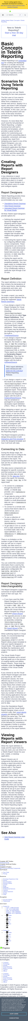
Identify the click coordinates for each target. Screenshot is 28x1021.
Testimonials (6, 901)
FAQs (4, 894)
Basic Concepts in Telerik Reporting (12, 50)
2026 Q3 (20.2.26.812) (14, 371)
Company (5, 962)
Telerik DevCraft (4, 862)
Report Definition (11, 278)
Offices (5, 971)
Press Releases (7, 966)
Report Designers (11, 192)
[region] (14, 1009)
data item (16, 476)
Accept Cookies (14, 1013)
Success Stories (7, 899)
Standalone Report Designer (15, 204)
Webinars (5, 887)
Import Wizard (17, 614)
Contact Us (6, 906)
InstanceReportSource (12, 398)
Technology (6, 964)
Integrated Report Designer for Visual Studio (14, 209)
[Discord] (7, 927)
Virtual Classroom (8, 891)
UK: (12, 909)
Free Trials (6, 872)
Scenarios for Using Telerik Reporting (12, 84)
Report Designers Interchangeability (11, 585)
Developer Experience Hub (10, 879)
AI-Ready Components (14, 868)
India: (12, 910)
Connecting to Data (12, 449)
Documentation (7, 882)
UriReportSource (10, 362)
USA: (12, 907)
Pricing (5, 873)
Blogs (4, 886)
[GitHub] (7, 926)
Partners (5, 890)
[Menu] (3, 15)
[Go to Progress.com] (5, 948)
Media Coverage (7, 968)
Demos (5, 880)
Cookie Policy (12, 1007)
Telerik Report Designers (11, 300)
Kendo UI (2, 865)
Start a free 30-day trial (14, 34)
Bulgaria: (13, 912)
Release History (7, 883)
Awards (5, 965)
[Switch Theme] (25, 15)
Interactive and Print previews (12, 439)
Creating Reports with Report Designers (11, 167)
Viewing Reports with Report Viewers (14, 738)
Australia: (13, 913)
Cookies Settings (14, 1018)
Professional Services (9, 888)
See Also (8, 833)
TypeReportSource (11, 335)
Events (5, 893)
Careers (5, 969)
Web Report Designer (12, 206)
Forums (5, 884)
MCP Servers (3, 868)
